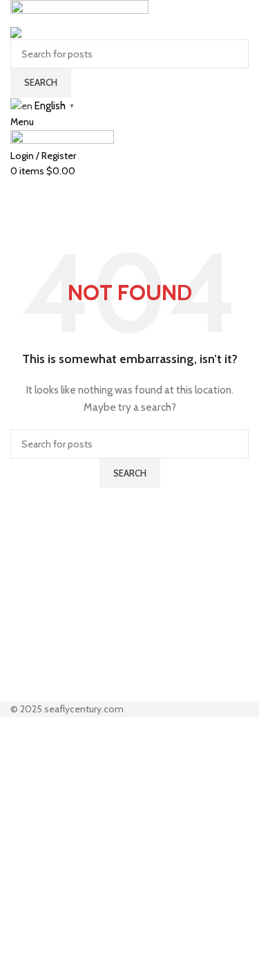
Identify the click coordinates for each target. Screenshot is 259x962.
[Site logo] (79, 11)
